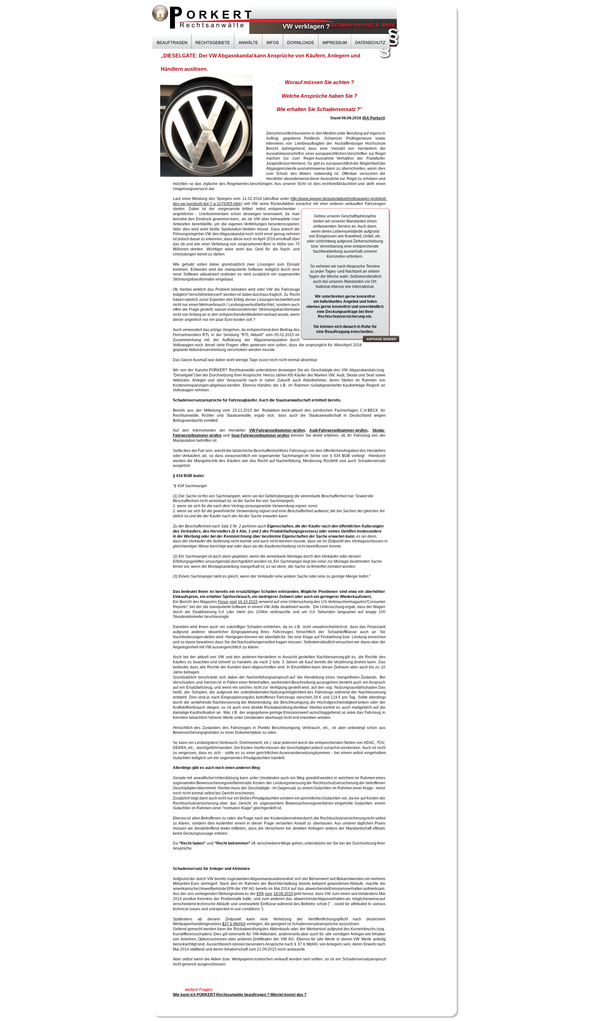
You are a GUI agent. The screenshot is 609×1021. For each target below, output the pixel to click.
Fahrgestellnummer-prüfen (197, 435)
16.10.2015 (248, 602)
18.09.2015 (283, 894)
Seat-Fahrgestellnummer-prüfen (260, 435)
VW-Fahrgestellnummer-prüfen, (277, 430)
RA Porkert (373, 118)
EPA (260, 894)
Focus (223, 602)
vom (233, 602)
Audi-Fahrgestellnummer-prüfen (338, 430)
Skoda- (378, 430)
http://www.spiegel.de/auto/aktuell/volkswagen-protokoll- (339, 198)
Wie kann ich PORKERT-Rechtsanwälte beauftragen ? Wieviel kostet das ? (239, 994)
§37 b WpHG (233, 924)
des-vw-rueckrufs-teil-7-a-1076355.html (207, 204)
